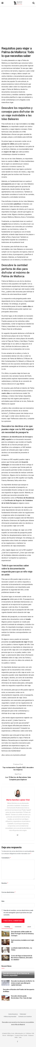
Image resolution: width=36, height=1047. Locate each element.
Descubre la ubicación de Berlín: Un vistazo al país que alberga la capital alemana (22, 983)
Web (3, 901)
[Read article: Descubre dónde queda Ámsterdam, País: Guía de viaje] (6, 998)
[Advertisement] (18, 25)
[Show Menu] (2, 3)
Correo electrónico (9, 892)
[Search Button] (33, 3)
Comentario (6, 858)
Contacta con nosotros (25, 1016)
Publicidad (23, 1014)
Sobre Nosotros (13, 1014)
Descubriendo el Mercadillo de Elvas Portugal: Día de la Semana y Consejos (22, 933)
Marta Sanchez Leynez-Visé (18, 800)
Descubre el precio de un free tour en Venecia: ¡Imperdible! (16, 974)
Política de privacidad (10, 1016)
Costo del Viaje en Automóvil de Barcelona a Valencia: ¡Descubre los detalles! (21, 957)
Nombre (5, 883)
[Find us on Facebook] (17, 1042)
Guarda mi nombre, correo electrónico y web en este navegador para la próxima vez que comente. (18, 913)
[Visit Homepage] (18, 3)
